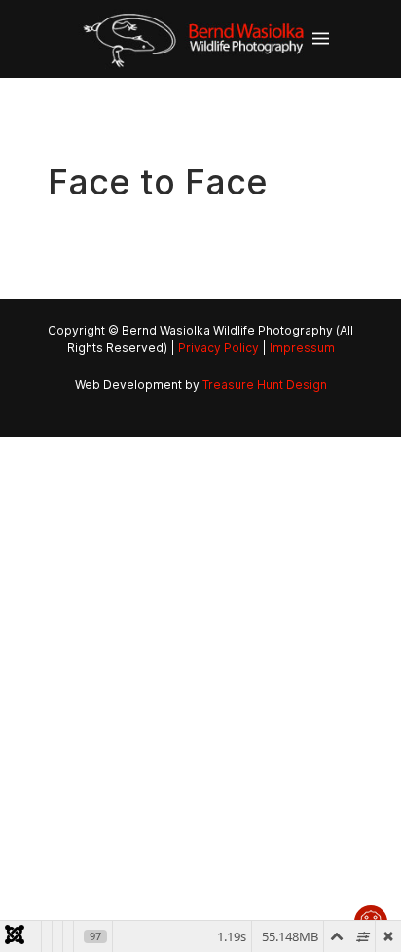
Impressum (302, 347)
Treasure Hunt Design (264, 384)
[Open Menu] (320, 39)
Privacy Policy (218, 347)
